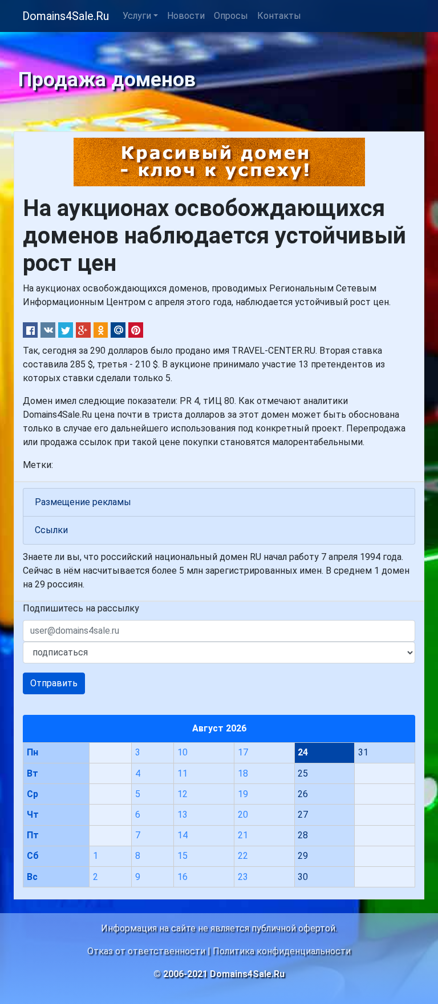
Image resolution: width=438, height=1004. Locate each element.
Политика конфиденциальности (282, 951)
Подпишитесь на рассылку (81, 608)
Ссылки (51, 530)
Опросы (231, 15)
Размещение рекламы (83, 502)
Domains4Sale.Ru (65, 16)
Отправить (54, 683)
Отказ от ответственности (146, 951)
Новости (186, 15)
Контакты (279, 15)
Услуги (137, 15)
